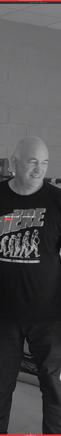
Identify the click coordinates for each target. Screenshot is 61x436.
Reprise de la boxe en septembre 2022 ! (20, 216)
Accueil (28, 2)
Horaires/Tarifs (42, 2)
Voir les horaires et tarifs (9, 219)
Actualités (31, 2)
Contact (45, 2)
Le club (34, 2)
